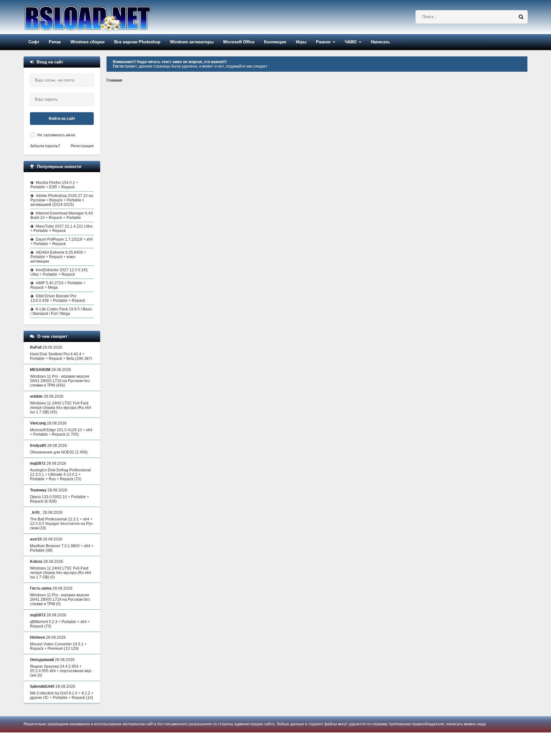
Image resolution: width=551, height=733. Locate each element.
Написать (380, 42)
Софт (33, 42)
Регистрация (82, 146)
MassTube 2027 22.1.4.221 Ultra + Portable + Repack (61, 228)
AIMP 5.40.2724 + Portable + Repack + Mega (57, 285)
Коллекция (275, 42)
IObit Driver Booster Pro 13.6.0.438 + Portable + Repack (57, 298)
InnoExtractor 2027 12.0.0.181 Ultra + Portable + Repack (59, 272)
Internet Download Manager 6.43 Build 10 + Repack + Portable (61, 215)
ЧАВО (350, 42)
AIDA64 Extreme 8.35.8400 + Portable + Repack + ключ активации (58, 257)
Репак (55, 42)
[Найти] (521, 17)
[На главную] (104, 17)
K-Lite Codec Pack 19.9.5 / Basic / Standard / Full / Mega (61, 311)
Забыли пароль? (45, 146)
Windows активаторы (192, 42)
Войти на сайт (62, 118)
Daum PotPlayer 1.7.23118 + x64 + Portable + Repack (61, 241)
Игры (301, 42)
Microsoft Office (238, 42)
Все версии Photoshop (137, 42)
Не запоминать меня (56, 135)
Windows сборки (87, 42)
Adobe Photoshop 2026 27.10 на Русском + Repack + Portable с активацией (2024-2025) (61, 200)
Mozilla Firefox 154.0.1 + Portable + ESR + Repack (54, 184)
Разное (323, 42)
